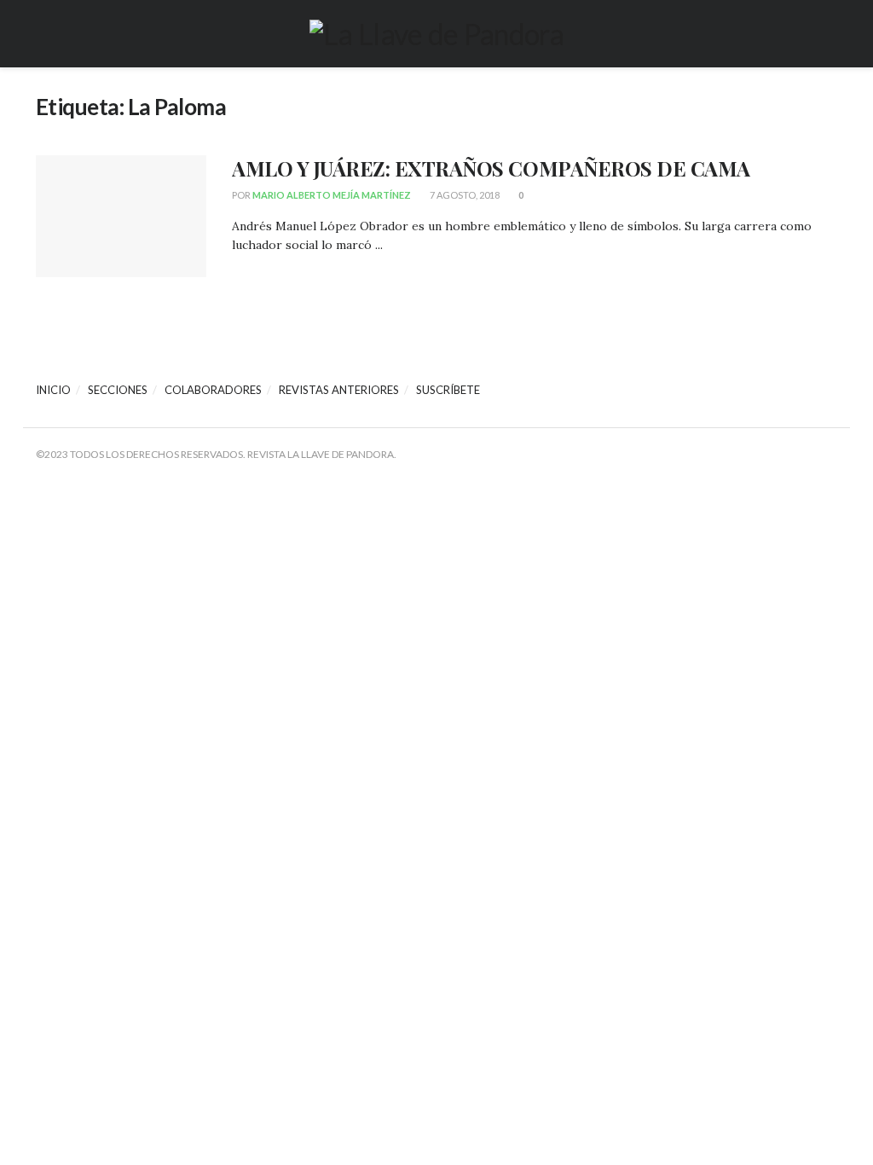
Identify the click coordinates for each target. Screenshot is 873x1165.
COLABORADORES (213, 390)
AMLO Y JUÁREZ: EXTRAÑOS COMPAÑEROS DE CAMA (491, 168)
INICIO (53, 390)
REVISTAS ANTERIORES (339, 390)
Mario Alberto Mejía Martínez (331, 194)
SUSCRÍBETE (448, 390)
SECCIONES (117, 390)
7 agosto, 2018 (464, 194)
